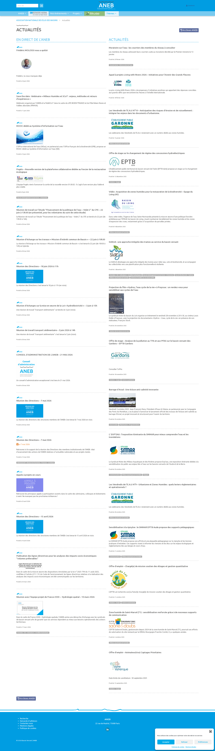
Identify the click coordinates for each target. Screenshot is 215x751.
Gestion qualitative (128, 380)
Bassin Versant (27, 740)
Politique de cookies (178, 747)
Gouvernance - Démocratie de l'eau (121, 65)
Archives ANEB (190, 30)
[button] (210, 731)
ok (42, 6)
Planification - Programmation (129, 425)
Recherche (24, 719)
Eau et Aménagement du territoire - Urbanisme (32, 197)
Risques (145, 475)
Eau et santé (114, 425)
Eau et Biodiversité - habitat (184, 275)
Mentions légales (190, 747)
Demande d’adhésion (28, 721)
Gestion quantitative (128, 602)
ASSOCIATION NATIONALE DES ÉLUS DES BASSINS (37, 20)
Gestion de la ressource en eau (119, 331)
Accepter (165, 742)
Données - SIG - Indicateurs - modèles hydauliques (32, 632)
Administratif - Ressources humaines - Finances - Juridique (35, 462)
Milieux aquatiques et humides (119, 143)
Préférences (203, 742)
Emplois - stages (115, 182)
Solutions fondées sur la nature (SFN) (142, 277)
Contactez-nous (26, 723)
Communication (115, 475)
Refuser (184, 742)
